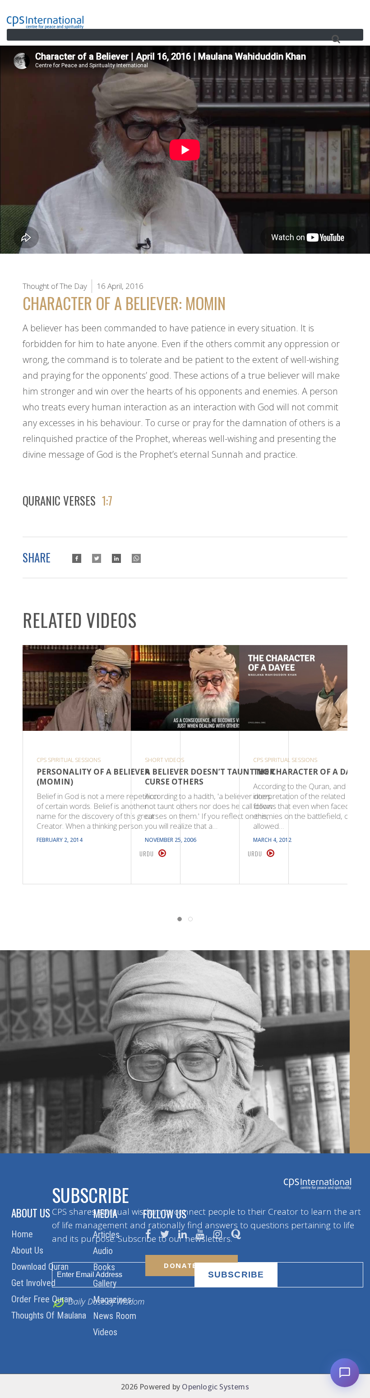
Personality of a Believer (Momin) (93, 777)
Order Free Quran (43, 1299)
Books (105, 1267)
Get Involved (35, 1282)
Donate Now (191, 1265)
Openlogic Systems (215, 1387)
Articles (107, 1234)
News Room (115, 1315)
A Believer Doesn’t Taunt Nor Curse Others (210, 777)
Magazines (113, 1299)
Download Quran (41, 1266)
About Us (28, 1250)
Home (23, 1234)
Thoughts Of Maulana (50, 1315)
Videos (106, 1332)
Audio (104, 1250)
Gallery (105, 1283)
